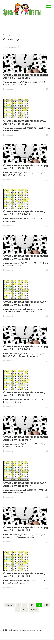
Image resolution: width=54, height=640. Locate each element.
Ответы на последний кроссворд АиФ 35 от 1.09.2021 (25, 348)
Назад (9, 605)
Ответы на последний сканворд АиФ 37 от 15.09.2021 (24, 122)
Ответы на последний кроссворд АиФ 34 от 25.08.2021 (25, 438)
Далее (34, 609)
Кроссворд (8, 89)
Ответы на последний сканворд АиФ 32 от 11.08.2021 (24, 575)
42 (32, 605)
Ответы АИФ (12, 47)
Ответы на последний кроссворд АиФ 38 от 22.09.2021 (25, 76)
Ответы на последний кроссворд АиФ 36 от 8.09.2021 (25, 257)
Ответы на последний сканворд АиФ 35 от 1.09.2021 (24, 303)
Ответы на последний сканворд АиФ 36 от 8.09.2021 (24, 213)
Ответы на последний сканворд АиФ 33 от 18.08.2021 (24, 484)
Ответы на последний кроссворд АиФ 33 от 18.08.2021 (25, 529)
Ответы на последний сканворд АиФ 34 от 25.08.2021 (24, 394)
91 (24, 609)
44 (47, 605)
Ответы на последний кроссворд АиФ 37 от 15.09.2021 (25, 167)
